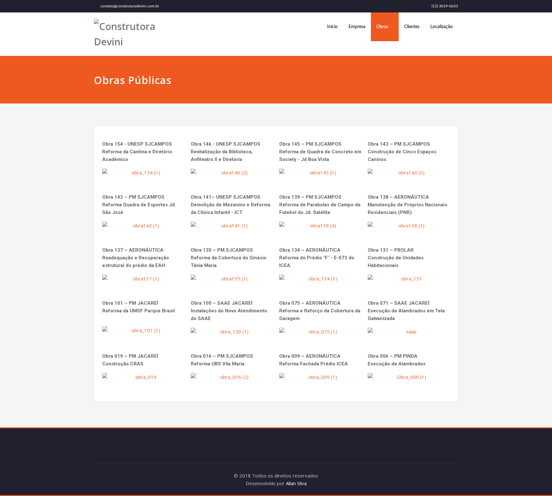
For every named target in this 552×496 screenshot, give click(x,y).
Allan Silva (296, 483)
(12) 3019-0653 (445, 6)
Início (332, 27)
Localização (441, 27)
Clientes (411, 27)
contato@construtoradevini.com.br (129, 6)
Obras (382, 27)
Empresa (357, 27)
